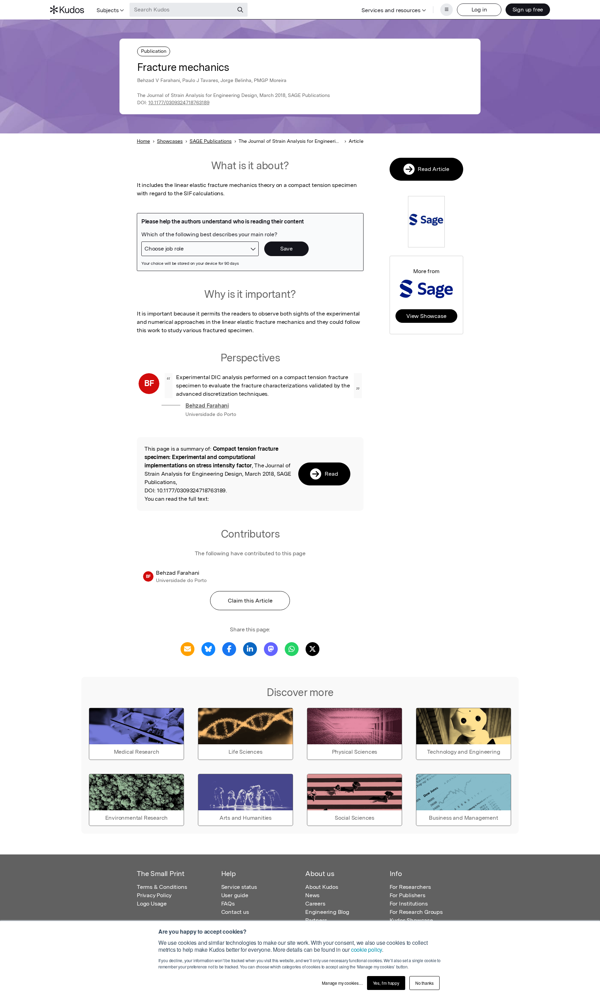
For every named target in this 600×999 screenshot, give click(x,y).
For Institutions (409, 903)
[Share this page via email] (187, 648)
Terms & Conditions (162, 887)
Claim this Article (250, 600)
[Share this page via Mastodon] (271, 648)
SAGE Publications (211, 141)
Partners (316, 920)
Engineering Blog (327, 912)
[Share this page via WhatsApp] (291, 648)
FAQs (228, 903)
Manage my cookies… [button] (342, 983)
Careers (315, 903)
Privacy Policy (154, 895)
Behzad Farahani (207, 405)
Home (143, 141)
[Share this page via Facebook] (229, 648)
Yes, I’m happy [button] (386, 983)
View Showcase (426, 316)
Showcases (170, 141)
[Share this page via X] (312, 648)
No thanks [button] (424, 983)
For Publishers (407, 895)
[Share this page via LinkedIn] (250, 648)
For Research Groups (416, 912)
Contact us (235, 912)
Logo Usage (152, 903)
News (312, 895)
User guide (234, 895)
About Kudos (321, 887)
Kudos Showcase (411, 920)
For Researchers (410, 887)
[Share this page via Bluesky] (208, 648)
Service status (239, 887)
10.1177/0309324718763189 (178, 102)
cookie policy (366, 949)
